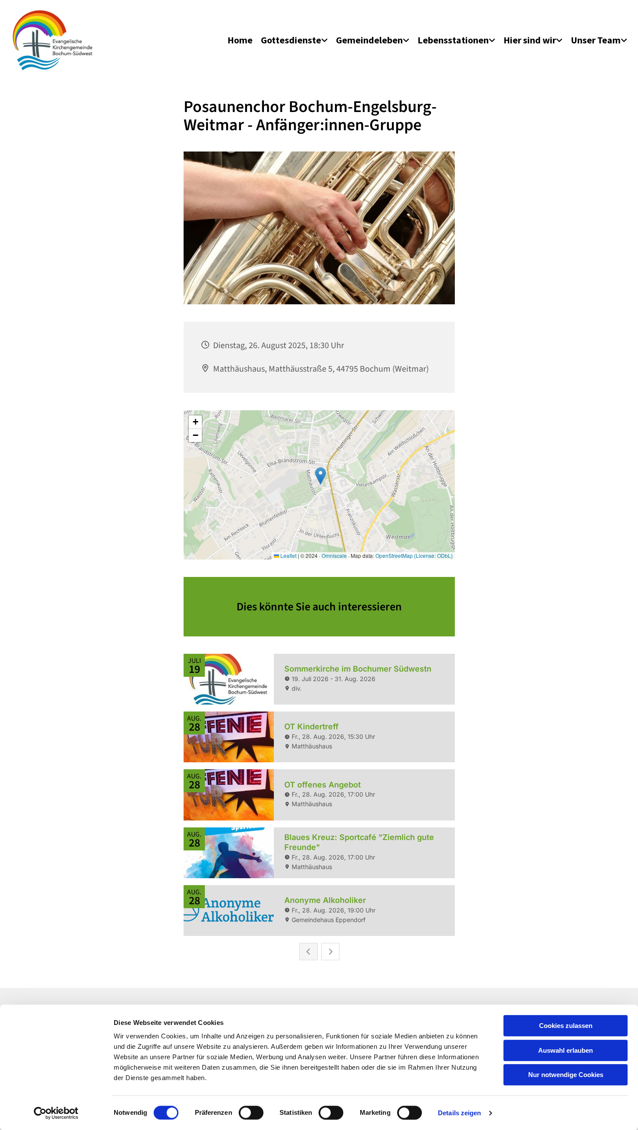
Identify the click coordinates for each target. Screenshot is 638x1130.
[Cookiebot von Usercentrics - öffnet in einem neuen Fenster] (56, 1113)
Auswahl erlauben (565, 1050)
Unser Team (596, 40)
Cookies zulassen (565, 1025)
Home (240, 40)
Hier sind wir (529, 40)
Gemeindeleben (369, 40)
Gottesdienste (291, 40)
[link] (294, 40)
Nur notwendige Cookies (565, 1074)
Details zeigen (459, 1113)
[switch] (251, 1113)
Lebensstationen (453, 40)
